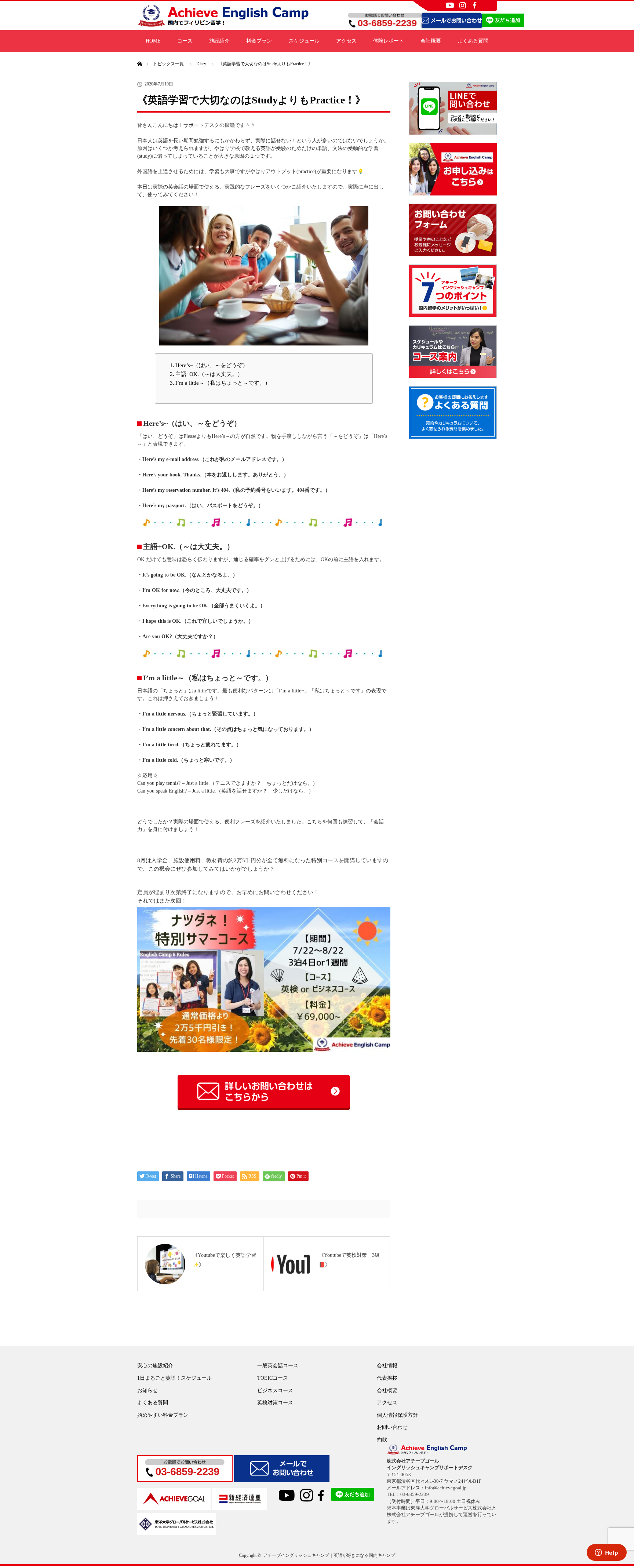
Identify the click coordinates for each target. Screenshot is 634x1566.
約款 (382, 1439)
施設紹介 (219, 41)
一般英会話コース (277, 1365)
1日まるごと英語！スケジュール (174, 1378)
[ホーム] (139, 55)
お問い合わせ (392, 1427)
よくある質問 (473, 41)
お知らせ (147, 1390)
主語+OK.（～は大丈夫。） (209, 374)
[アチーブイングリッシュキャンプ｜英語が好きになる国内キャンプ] (223, 24)
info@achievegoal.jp (446, 1487)
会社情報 (387, 1365)
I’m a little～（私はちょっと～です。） (222, 383)
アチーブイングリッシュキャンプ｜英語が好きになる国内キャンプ (329, 1555)
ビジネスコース (275, 1390)
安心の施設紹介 (155, 1365)
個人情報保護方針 (397, 1415)
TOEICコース (272, 1378)
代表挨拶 (387, 1378)
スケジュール (304, 41)
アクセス (346, 41)
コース (185, 41)
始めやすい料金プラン (163, 1415)
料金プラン (259, 41)
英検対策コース (275, 1402)
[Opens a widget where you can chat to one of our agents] (606, 1553)
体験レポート (388, 41)
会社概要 (430, 41)
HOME (153, 41)
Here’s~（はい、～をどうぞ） (211, 365)
